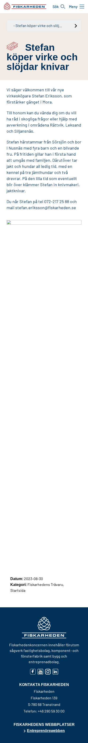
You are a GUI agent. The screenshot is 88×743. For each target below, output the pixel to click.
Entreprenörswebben (46, 731)
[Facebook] (33, 671)
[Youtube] (40, 671)
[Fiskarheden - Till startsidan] (25, 6)
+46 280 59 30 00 (51, 711)
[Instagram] (48, 671)
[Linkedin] (55, 671)
